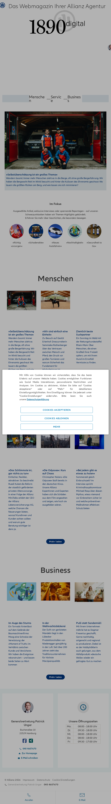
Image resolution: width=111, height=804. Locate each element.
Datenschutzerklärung (38, 399)
